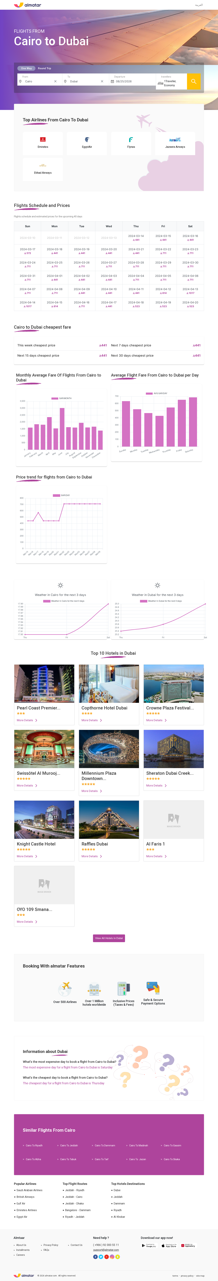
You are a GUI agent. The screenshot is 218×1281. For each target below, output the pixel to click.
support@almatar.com (106, 1250)
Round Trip (44, 68)
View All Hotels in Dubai (109, 938)
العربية (199, 4)
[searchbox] (41, 81)
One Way (26, 68)
